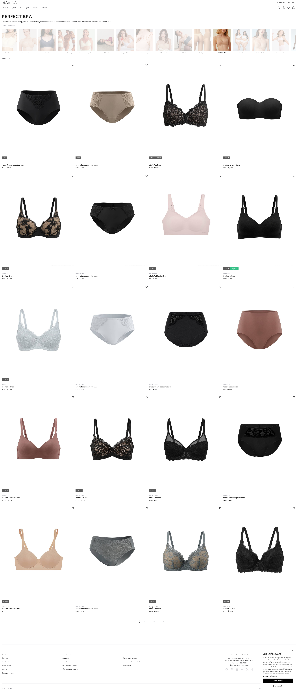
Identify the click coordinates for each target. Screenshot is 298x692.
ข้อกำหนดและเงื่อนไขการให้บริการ (132, 662)
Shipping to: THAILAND (285, 2)
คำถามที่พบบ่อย (66, 662)
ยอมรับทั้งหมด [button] (278, 681)
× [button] (292, 650)
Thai (4, 688)
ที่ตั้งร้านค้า (5, 658)
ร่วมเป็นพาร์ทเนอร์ (7, 662)
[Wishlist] (288, 7)
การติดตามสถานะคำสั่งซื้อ (69, 666)
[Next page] (163, 621)
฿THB (10, 688)
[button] (278, 686)
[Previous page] (135, 621)
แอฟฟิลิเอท (65, 658)
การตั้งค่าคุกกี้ (127, 666)
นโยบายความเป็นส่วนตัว (130, 658)
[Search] (278, 7)
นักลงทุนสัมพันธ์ (6, 666)
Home (4, 25)
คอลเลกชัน (11, 25)
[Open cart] (293, 7)
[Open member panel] (283, 7)
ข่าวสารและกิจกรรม (7, 673)
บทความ (4, 669)
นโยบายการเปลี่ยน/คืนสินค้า (70, 669)
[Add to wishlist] (73, 65)
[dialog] (278, 669)
